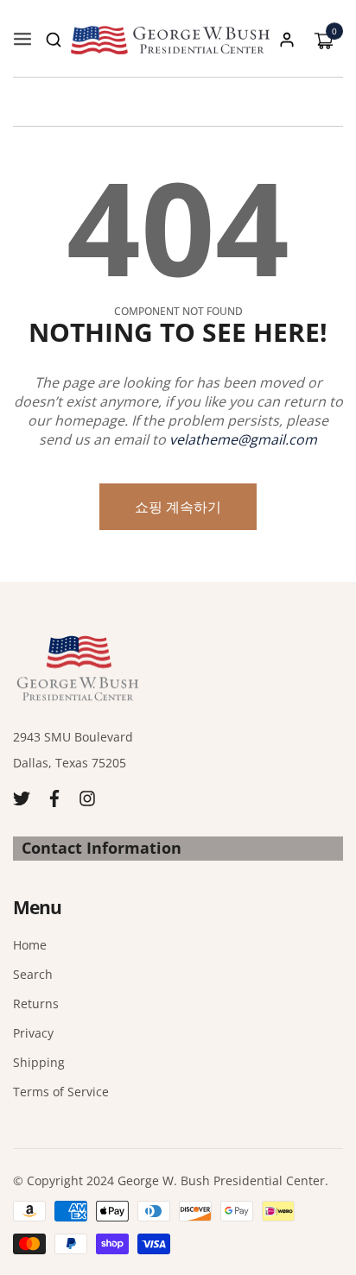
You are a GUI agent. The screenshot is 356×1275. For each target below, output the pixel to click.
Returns (36, 1003)
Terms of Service (61, 1091)
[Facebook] (54, 797)
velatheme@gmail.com (243, 439)
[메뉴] (22, 40)
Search (33, 974)
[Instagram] (87, 797)
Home (30, 945)
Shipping (39, 1062)
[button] (53, 39)
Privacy (33, 1033)
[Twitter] (21, 797)
